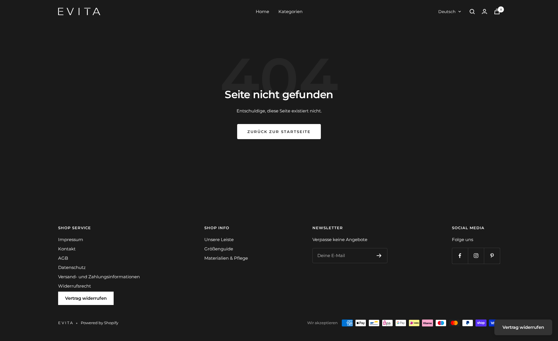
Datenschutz (72, 267)
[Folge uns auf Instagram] (476, 256)
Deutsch (446, 11)
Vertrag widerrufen (86, 298)
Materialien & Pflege (226, 258)
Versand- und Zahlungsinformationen (99, 276)
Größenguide (218, 249)
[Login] (484, 11)
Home (262, 11)
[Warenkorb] (497, 11)
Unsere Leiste (219, 239)
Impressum (70, 239)
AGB (63, 258)
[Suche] (472, 11)
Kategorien (290, 11)
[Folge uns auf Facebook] (460, 256)
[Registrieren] (379, 256)
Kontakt (67, 249)
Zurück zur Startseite (279, 131)
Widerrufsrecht (74, 286)
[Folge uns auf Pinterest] (492, 256)
